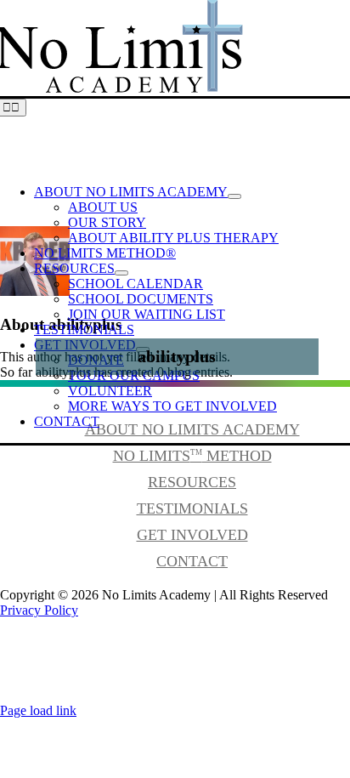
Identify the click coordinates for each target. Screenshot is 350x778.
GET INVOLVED (192, 534)
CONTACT (192, 561)
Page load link (38, 710)
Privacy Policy (39, 610)
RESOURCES (192, 482)
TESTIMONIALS (192, 508)
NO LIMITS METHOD (192, 455)
